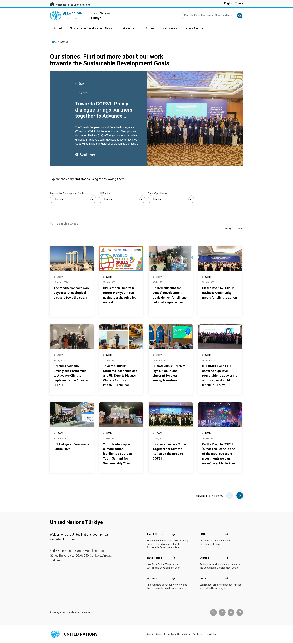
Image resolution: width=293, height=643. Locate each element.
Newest (239, 228)
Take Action (154, 557)
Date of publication (158, 193)
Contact (151, 634)
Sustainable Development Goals (67, 193)
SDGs (203, 534)
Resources (153, 578)
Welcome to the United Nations (72, 4)
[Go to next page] (239, 495)
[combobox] (73, 199)
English (228, 3)
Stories (204, 557)
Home (53, 42)
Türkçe (239, 3)
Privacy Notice (185, 634)
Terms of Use (210, 634)
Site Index (197, 634)
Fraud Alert (172, 634)
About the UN (154, 534)
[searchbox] (73, 200)
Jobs (203, 578)
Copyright (160, 634)
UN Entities (104, 193)
